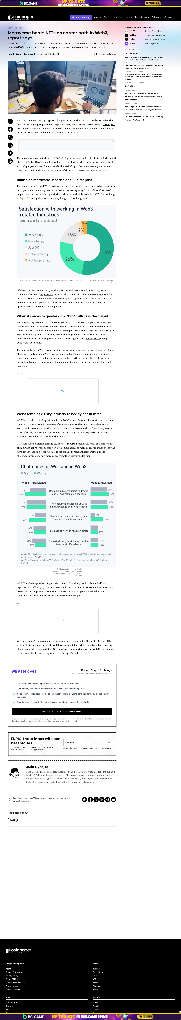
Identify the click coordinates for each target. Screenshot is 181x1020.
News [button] (96, 17)
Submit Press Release (15, 983)
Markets (135, 113)
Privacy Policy (105, 748)
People (19, 28)
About (8, 969)
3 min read (29, 53)
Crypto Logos (12, 1002)
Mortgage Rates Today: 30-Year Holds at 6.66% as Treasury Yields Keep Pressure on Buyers (144, 77)
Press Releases (142, 17)
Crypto (134, 103)
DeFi (95, 976)
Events (9, 1009)
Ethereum (97, 986)
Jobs (8, 1013)
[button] (142, 17)
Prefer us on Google (106, 53)
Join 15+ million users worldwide (62, 711)
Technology (98, 972)
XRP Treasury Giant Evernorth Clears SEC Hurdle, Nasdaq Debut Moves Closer (144, 58)
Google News (12, 986)
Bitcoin (95, 983)
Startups (96, 1013)
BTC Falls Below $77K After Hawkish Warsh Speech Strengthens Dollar (144, 67)
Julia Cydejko (14, 53)
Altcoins (96, 989)
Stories (11, 28)
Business (96, 969)
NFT (94, 979)
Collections (157, 17)
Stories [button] (107, 17)
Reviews (9, 1006)
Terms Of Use (12, 979)
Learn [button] (127, 17)
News (127, 90)
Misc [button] (118, 17)
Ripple (134, 90)
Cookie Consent (13, 989)
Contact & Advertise (14, 972)
